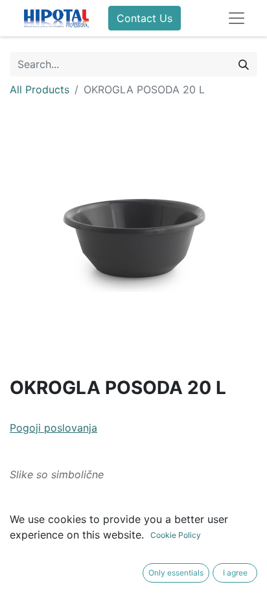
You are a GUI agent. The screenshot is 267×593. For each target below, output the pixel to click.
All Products (39, 89)
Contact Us (144, 18)
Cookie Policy (175, 535)
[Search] (243, 64)
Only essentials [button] (175, 572)
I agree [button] (235, 572)
